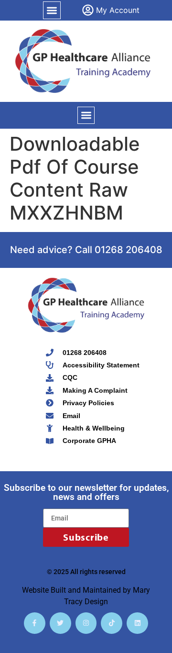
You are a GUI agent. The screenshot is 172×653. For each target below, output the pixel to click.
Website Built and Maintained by (77, 590)
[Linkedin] (137, 623)
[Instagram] (86, 623)
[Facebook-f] (34, 623)
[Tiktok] (111, 623)
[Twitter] (60, 623)
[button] (52, 10)
